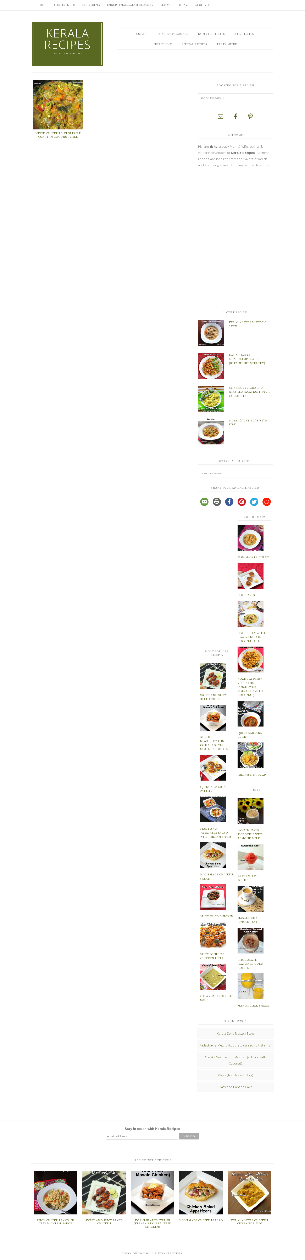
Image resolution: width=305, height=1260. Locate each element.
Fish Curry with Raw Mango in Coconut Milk (251, 637)
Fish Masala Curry (253, 557)
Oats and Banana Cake (236, 1087)
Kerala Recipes (67, 38)
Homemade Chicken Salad (201, 1220)
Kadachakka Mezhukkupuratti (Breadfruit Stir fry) (247, 359)
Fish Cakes (246, 595)
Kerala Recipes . (170, 1253)
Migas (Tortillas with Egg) (235, 1075)
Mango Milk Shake (253, 1005)
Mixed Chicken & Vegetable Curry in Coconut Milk (58, 135)
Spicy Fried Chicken (216, 916)
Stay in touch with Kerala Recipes (152, 1129)
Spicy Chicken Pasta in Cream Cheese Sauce (55, 1222)
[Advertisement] (229, 238)
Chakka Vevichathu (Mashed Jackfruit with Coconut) (249, 392)
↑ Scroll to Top (33, 1255)
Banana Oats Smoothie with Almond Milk (251, 834)
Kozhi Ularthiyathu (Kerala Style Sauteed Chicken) (152, 1224)
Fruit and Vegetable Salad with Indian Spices (216, 833)
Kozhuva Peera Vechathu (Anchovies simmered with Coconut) (250, 687)
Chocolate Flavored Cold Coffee (250, 964)
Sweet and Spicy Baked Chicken (104, 1222)
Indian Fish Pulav (252, 774)
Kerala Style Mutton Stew (235, 1033)
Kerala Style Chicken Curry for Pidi (249, 1222)
